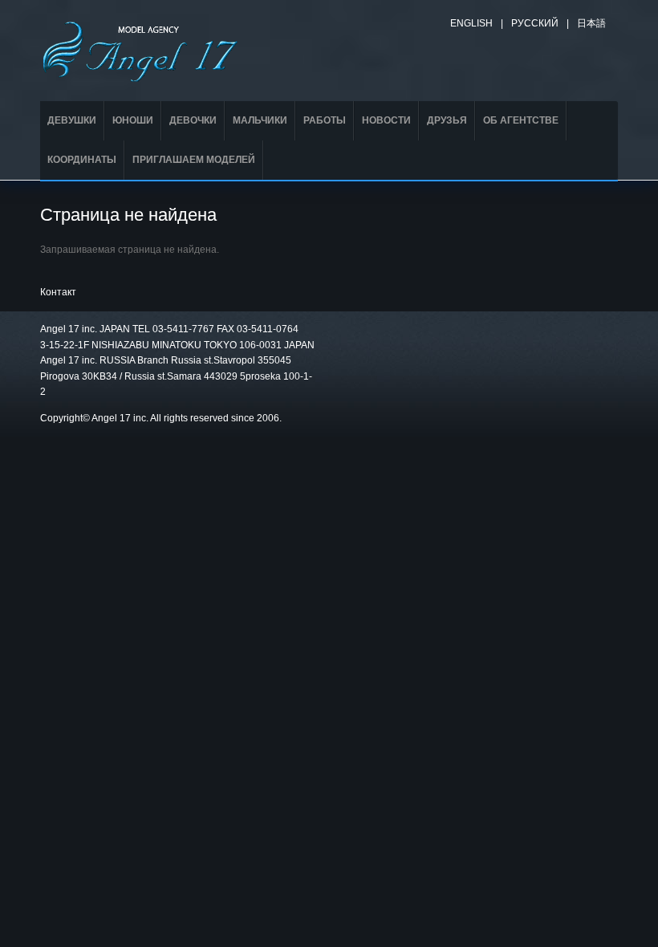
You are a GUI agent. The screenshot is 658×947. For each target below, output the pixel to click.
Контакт (58, 292)
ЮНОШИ (132, 120)
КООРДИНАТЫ (81, 159)
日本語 (591, 23)
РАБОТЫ (324, 120)
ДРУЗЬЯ (447, 120)
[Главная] (140, 49)
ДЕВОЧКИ (193, 120)
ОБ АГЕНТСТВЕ (520, 120)
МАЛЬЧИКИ (260, 120)
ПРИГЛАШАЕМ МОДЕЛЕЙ (193, 159)
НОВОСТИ (386, 120)
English (471, 23)
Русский (534, 23)
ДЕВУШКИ (71, 120)
